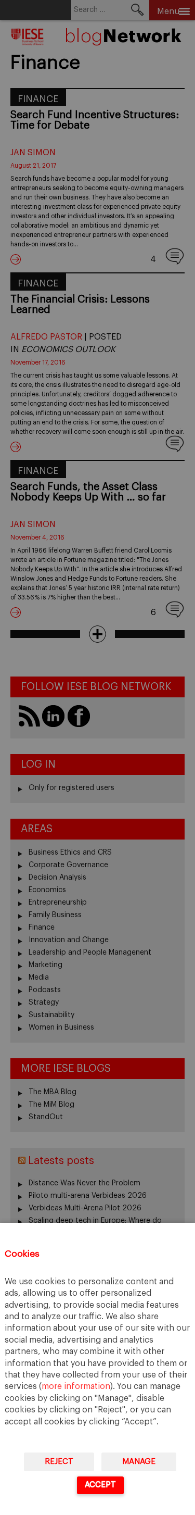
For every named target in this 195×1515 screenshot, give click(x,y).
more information (76, 1386)
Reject (59, 1462)
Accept (100, 1484)
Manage (138, 1462)
